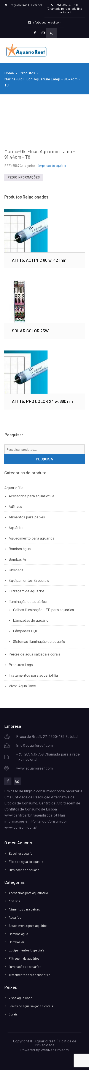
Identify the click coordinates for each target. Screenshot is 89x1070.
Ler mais (44, 231)
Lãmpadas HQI (25, 630)
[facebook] (7, 781)
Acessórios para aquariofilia (31, 495)
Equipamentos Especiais (29, 580)
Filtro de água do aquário (26, 862)
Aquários (16, 527)
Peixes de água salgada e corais (34, 654)
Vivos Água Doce (22, 685)
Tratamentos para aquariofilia (33, 675)
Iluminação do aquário (24, 870)
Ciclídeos (16, 569)
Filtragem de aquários (26, 590)
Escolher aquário (20, 853)
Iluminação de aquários (28, 601)
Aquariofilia (13, 487)
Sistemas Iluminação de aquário (39, 641)
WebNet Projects (55, 1049)
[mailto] (17, 781)
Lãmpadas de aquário (51, 165)
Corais (13, 1014)
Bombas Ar (18, 559)
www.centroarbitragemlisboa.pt (30, 815)
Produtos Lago (21, 664)
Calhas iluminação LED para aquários (43, 609)
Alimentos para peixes (27, 517)
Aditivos (15, 506)
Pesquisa (44, 459)
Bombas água (20, 548)
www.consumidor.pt (21, 827)
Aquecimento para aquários (31, 538)
